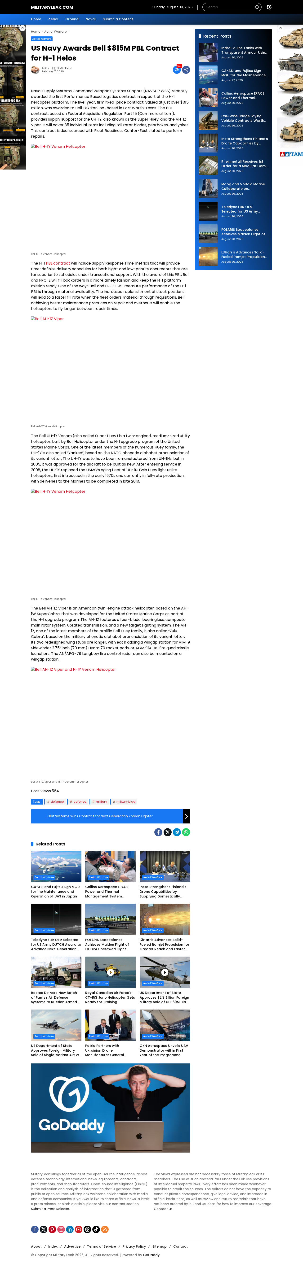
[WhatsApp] (186, 832)
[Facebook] (158, 832)
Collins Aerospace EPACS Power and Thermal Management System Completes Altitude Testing (109, 892)
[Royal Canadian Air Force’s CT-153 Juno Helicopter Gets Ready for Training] (110, 972)
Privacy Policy (134, 1246)
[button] (257, 7)
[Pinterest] (52, 1229)
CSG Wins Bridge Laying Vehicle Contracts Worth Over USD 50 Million (242, 118)
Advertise (72, 1246)
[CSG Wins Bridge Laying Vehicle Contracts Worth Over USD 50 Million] (208, 120)
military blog (125, 801)
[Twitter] (168, 832)
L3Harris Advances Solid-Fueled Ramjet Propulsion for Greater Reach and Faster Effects (164, 945)
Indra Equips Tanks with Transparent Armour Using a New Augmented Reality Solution (244, 50)
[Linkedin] (70, 1229)
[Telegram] (177, 832)
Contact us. (163, 1208)
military (101, 801)
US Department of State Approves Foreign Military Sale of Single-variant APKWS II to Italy (56, 1051)
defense (79, 801)
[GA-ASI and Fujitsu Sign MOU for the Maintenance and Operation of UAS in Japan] (56, 866)
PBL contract (58, 263)
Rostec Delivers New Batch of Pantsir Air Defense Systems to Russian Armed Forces (54, 998)
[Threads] (87, 1229)
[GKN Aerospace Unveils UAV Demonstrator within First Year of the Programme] (165, 1025)
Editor (45, 68)
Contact (180, 1246)
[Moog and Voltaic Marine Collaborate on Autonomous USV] (208, 188)
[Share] (186, 70)
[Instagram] (61, 1229)
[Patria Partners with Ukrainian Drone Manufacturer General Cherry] (110, 1025)
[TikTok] (96, 1229)
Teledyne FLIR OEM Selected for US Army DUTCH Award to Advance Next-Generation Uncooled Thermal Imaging (56, 945)
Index (53, 1246)
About (36, 1246)
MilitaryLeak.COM (52, 7)
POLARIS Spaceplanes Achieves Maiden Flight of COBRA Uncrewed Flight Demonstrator (107, 945)
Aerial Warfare (41, 39)
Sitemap (159, 1246)
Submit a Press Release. (50, 1208)
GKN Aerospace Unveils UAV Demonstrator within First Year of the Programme (164, 1050)
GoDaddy (151, 1255)
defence (57, 801)
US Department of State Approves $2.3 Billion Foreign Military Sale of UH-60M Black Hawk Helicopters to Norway (165, 998)
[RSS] (105, 1229)
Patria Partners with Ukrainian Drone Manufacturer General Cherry (104, 1051)
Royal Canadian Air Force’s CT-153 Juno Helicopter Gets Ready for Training (110, 997)
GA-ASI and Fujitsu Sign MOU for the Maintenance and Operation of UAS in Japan (55, 891)
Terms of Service (101, 1246)
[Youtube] (78, 1229)
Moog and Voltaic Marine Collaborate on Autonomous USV (243, 186)
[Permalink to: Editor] (36, 69)
